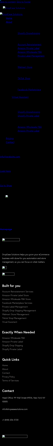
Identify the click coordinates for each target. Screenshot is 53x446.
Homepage (6, 229)
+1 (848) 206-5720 (10, 420)
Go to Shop (6, 185)
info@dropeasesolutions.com (15, 409)
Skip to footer (23, 1)
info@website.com (10, 156)
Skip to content (8, 1)
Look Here (5, 171)
